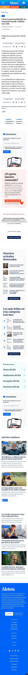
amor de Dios (6, 527)
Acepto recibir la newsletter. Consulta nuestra (14, 147)
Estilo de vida (5, 12)
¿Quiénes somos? (14, 661)
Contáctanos (14, 667)
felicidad (5, 443)
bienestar (5, 553)
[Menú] (5, 3)
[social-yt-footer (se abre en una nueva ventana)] (9, 651)
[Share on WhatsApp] (25, 46)
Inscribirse (6, 151)
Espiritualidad (14, 624)
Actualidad (14, 622)
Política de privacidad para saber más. (13, 148)
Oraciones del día (11, 387)
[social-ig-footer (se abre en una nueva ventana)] (18, 651)
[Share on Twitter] (19, 46)
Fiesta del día (9, 369)
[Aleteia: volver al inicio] (14, 2)
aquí (8, 93)
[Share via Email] (22, 46)
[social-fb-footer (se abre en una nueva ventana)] (12, 651)
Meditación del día (12, 375)
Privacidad (14, 670)
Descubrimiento (14, 629)
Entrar (18, 231)
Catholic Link (18, 27)
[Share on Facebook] (13, 46)
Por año (14, 645)
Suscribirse (9, 614)
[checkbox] (3, 409)
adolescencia (6, 474)
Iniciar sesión (18, 614)
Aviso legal (14, 664)
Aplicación (14, 638)
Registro (5, 7)
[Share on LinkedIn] (16, 46)
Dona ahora (13, 7)
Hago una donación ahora (12, 201)
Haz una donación (14, 658)
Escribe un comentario (14, 237)
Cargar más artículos (14, 298)
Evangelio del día (11, 381)
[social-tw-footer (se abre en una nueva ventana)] (15, 651)
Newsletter (14, 636)
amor (3, 111)
